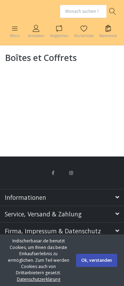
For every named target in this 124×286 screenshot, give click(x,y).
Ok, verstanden (96, 260)
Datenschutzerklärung (38, 279)
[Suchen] (113, 11)
